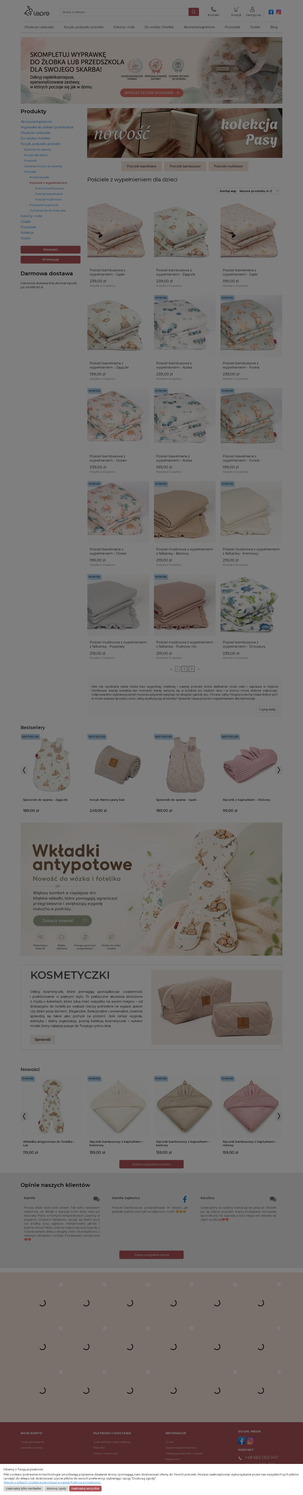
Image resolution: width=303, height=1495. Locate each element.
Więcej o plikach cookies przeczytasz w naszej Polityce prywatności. (52, 1482)
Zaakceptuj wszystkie (85, 1488)
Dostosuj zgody (56, 1488)
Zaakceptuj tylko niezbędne (23, 1488)
